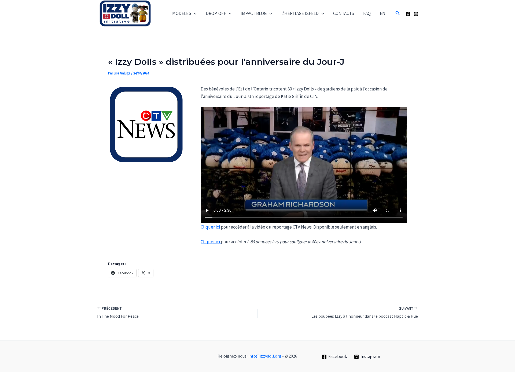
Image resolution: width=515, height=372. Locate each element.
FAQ (367, 13)
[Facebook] (408, 14)
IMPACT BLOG (254, 13)
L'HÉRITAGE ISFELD (300, 13)
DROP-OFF (216, 13)
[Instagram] (416, 14)
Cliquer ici (210, 227)
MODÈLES (181, 13)
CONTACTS (343, 13)
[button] (194, 13)
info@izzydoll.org (264, 356)
